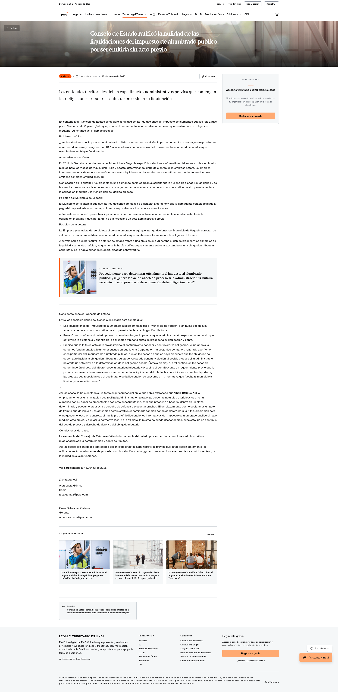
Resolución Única (148, 656)
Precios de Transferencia (193, 656)
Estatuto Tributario (168, 14)
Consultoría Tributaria (191, 640)
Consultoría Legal (189, 644)
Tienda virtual (235, 4)
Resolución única (214, 14)
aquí (67, 467)
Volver (14, 28)
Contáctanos (271, 682)
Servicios (221, 4)
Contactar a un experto (250, 115)
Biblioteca (232, 14)
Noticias (143, 640)
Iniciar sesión (252, 4)
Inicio (117, 14)
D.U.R (198, 14)
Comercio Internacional (192, 660)
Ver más (210, 534)
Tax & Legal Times (133, 14)
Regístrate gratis (250, 653)
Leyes (185, 14)
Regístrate (272, 4)
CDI (247, 14)
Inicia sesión (259, 660)
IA (150, 14)
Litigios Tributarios (189, 648)
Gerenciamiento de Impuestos (195, 652)
